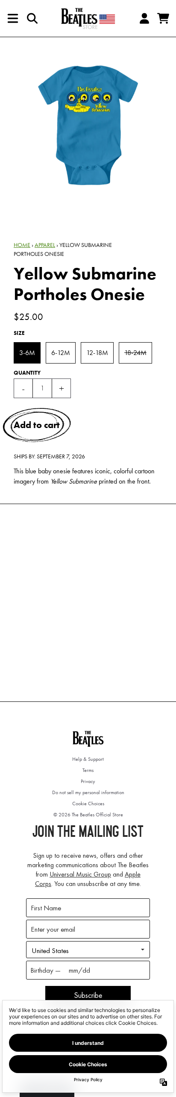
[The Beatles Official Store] (88, 18)
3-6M (27, 352)
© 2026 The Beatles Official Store (88, 814)
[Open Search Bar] (32, 18)
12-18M (97, 352)
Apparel (45, 245)
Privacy (88, 781)
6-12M (60, 352)
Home (22, 245)
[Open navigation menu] (12, 18)
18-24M (135, 352)
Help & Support (88, 759)
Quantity (27, 372)
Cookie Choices (88, 803)
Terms (88, 770)
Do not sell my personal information (88, 792)
